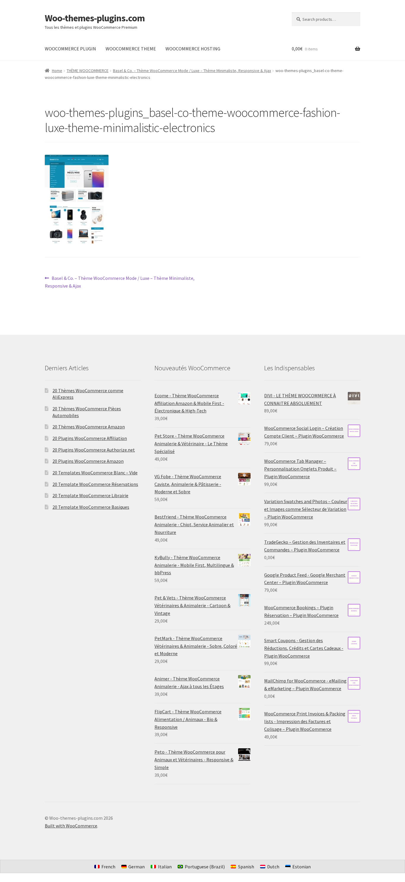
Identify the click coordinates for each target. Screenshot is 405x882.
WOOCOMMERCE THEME (131, 49)
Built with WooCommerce (71, 826)
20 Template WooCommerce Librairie (90, 495)
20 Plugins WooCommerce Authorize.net (93, 450)
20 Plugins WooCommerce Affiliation (89, 438)
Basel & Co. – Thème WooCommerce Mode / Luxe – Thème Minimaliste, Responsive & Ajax (192, 70)
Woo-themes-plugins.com (95, 18)
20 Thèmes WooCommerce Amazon (88, 427)
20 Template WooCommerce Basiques (90, 507)
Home (57, 70)
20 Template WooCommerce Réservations (95, 484)
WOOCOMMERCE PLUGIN (70, 49)
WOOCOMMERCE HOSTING (192, 49)
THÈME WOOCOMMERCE (88, 70)
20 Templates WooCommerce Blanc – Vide (95, 473)
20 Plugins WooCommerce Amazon (88, 461)
